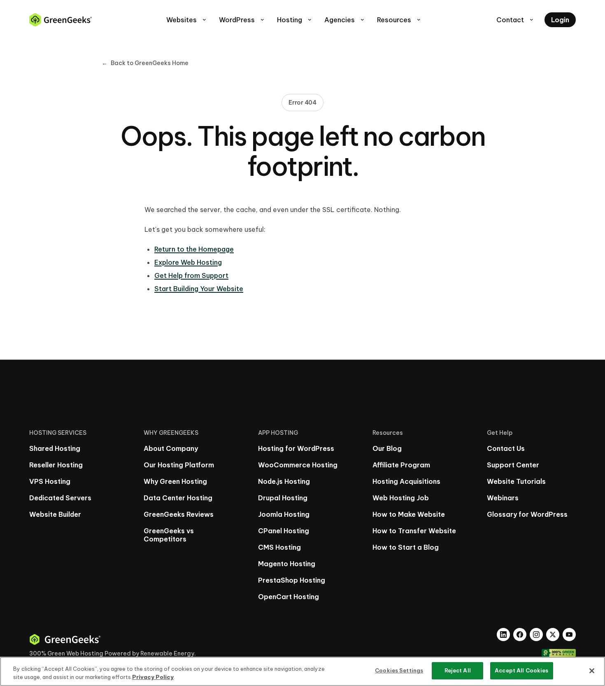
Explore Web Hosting (188, 262)
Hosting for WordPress (296, 448)
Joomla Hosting (283, 514)
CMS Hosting (279, 547)
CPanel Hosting (283, 531)
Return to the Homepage (194, 249)
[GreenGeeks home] (60, 19)
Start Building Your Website (198, 289)
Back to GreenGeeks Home (145, 63)
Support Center (513, 465)
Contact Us (506, 448)
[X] (552, 634)
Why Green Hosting (175, 481)
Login (560, 20)
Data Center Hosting (178, 498)
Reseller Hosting (56, 465)
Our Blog (387, 448)
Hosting (295, 20)
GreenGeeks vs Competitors (169, 535)
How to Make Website (408, 514)
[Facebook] (519, 634)
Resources (399, 20)
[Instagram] (536, 634)
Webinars (503, 498)
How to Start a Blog (405, 547)
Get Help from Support (191, 275)
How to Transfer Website (414, 531)
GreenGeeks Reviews (179, 514)
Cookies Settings (399, 670)
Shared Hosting (54, 448)
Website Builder (55, 514)
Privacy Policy (153, 677)
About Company (171, 448)
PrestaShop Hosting (291, 580)
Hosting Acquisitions (406, 481)
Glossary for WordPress (527, 514)
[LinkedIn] (503, 634)
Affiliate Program (401, 465)
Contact (515, 20)
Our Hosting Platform (179, 465)
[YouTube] (569, 634)
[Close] (592, 671)
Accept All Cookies (521, 670)
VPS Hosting (49, 481)
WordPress (242, 20)
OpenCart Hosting (288, 597)
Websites (186, 20)
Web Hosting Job (400, 498)
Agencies (344, 20)
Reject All (457, 670)
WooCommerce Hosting (297, 465)
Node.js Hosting (284, 481)
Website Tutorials (516, 481)
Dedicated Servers (60, 498)
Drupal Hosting (282, 498)
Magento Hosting (286, 564)
